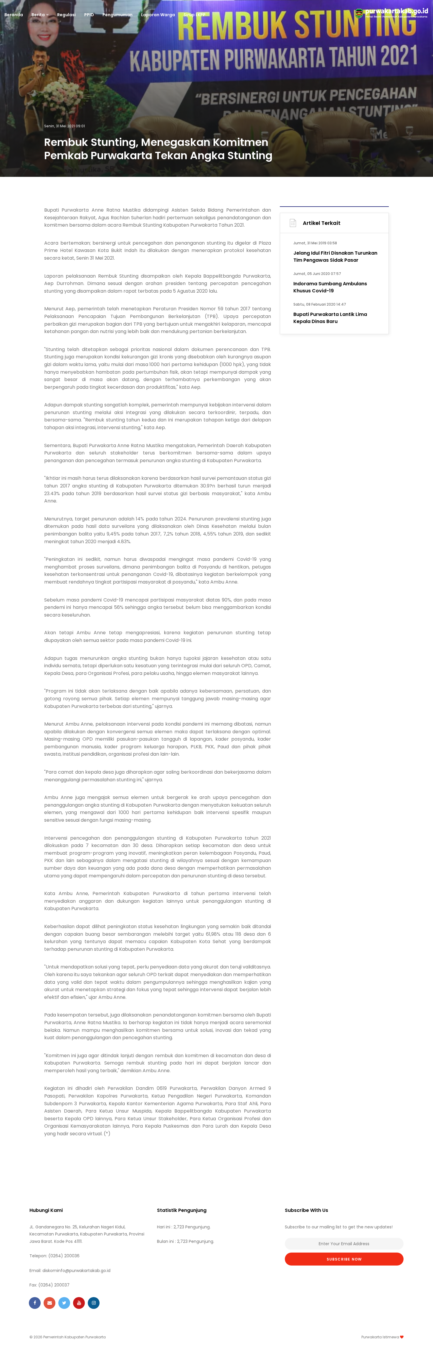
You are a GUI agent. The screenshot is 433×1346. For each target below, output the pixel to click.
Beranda (13, 15)
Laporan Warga (158, 15)
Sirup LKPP (195, 15)
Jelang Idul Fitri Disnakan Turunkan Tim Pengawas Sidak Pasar (335, 256)
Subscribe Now (344, 1259)
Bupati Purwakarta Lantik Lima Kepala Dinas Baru (330, 318)
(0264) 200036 (64, 1256)
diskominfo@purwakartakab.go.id (76, 1270)
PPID (89, 15)
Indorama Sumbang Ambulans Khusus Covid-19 (330, 287)
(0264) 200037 (54, 1285)
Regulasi (66, 15)
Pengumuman (118, 15)
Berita (38, 15)
